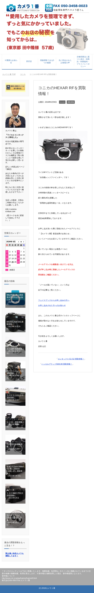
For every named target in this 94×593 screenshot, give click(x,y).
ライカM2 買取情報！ (15, 349)
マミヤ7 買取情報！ (15, 422)
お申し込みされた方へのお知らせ (52, 305)
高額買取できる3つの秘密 (47, 61)
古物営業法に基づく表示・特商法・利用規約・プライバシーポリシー (83, 61)
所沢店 (29, 61)
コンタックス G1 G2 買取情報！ (71, 359)
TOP (10, 74)
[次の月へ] (23, 241)
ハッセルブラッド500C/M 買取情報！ (56, 364)
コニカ (62, 102)
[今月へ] (21, 241)
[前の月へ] (18, 241)
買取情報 (71, 102)
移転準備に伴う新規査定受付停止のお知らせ (15, 297)
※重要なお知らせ (11, 61)
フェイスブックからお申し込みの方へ (53, 300)
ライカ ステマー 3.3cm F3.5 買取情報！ (14, 517)
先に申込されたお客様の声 (65, 61)
